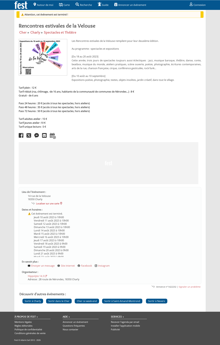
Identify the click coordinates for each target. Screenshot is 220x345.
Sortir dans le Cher (58, 301)
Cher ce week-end (87, 301)
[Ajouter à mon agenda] (54, 137)
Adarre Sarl (25, 340)
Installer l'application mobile (125, 325)
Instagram (104, 265)
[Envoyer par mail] (45, 137)
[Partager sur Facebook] (22, 137)
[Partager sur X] (30, 137)
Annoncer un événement (132, 5)
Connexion (200, 5)
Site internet (68, 265)
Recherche (86, 5)
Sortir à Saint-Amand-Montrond (122, 301)
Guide (105, 5)
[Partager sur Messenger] (37, 137)
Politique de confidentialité (28, 329)
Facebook (86, 265)
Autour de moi (45, 5)
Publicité (115, 329)
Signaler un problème (190, 286)
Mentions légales (23, 321)
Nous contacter (70, 329)
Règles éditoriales (23, 325)
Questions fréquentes (74, 325)
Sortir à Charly (33, 301)
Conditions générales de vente (30, 333)
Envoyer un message (43, 265)
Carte (67, 5)
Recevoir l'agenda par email (125, 321)
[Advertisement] (108, 163)
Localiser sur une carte (47, 203)
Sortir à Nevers (156, 301)
